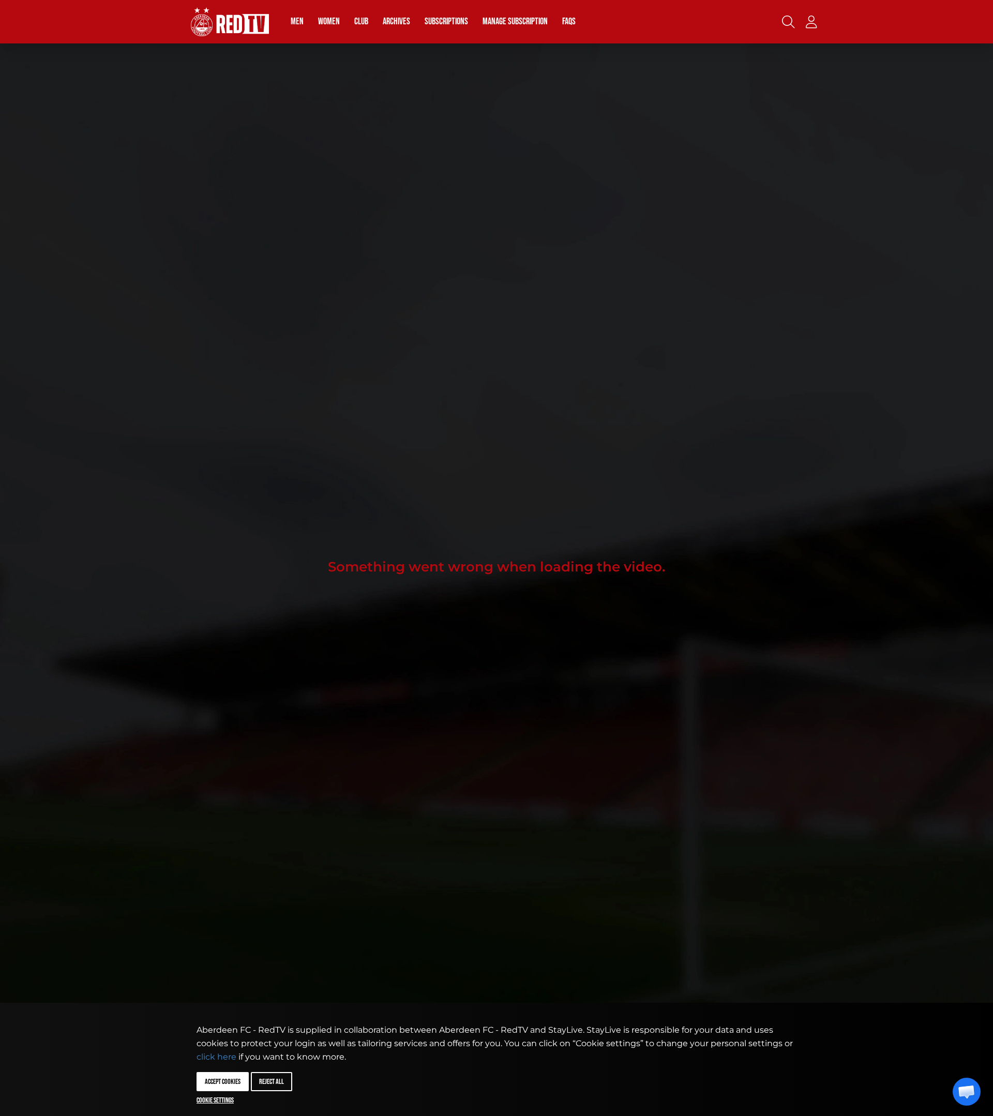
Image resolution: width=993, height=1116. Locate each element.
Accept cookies (222, 1081)
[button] (967, 1092)
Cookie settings (215, 1100)
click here (216, 1057)
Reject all (271, 1081)
